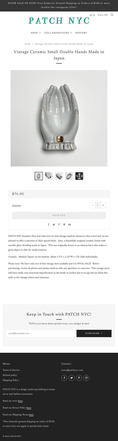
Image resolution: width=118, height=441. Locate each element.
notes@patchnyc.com (72, 370)
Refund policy (10, 375)
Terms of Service (11, 370)
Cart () (103, 15)
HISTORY (81, 33)
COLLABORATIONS (56, 33)
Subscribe (92, 333)
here (20, 401)
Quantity (16, 206)
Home (28, 44)
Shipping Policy (11, 380)
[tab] (39, 176)
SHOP (34, 33)
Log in (91, 15)
